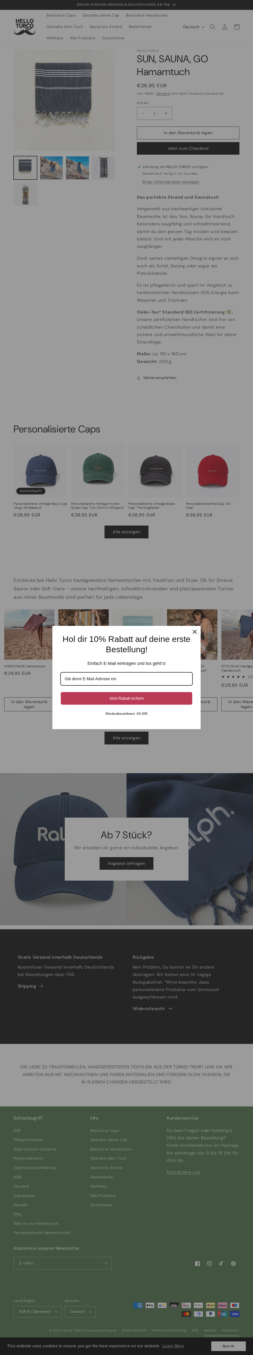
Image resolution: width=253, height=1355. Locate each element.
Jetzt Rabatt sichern (126, 698)
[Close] (195, 632)
